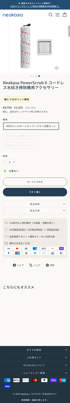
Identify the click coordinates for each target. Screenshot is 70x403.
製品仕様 (35, 210)
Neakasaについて (34, 365)
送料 (12, 111)
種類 (5, 119)
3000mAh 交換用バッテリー (21, 135)
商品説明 (35, 204)
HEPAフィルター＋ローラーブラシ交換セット (31, 126)
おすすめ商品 (34, 349)
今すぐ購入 (35, 192)
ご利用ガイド (34, 357)
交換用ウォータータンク (19, 145)
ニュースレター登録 (34, 372)
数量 (5, 155)
